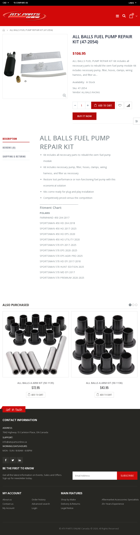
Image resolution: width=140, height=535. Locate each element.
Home (4, 30)
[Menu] (117, 16)
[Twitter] (13, 460)
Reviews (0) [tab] (9, 147)
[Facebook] (6, 460)
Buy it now (84, 116)
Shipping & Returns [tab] (14, 156)
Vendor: (77, 92)
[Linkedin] (20, 460)
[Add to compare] (128, 105)
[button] (130, 305)
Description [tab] (10, 138)
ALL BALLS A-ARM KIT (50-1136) (104, 383)
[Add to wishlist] (120, 105)
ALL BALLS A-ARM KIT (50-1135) (35, 383)
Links (131, 3)
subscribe (127, 475)
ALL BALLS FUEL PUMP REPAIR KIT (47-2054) (102, 39)
